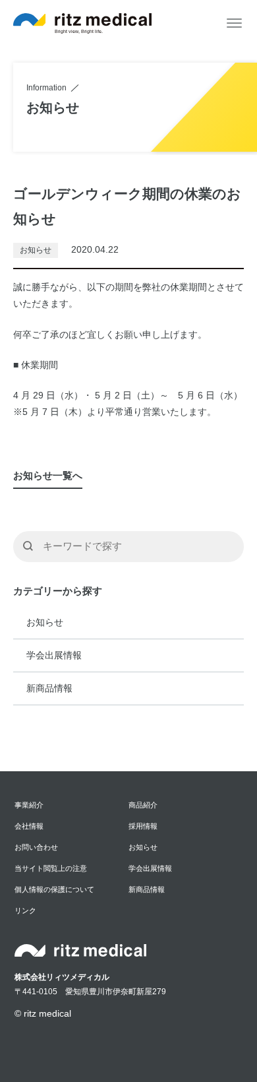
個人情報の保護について (54, 889)
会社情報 (28, 826)
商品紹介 (142, 805)
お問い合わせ (36, 847)
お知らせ (44, 622)
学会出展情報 (54, 655)
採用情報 (142, 826)
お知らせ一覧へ (47, 475)
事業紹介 (28, 805)
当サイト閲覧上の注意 (50, 868)
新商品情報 (49, 688)
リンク (25, 910)
